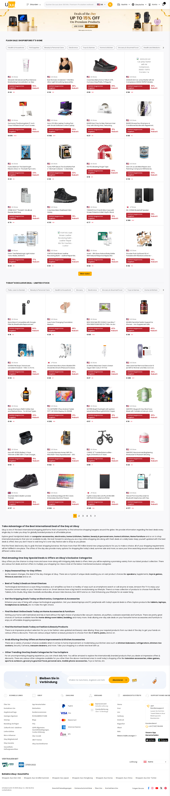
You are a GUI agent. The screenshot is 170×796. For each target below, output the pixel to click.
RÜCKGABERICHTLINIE (39, 716)
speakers (131, 574)
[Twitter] (161, 788)
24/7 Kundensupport (157, 707)
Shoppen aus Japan (60, 778)
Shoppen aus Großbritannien (36, 778)
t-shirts (95, 633)
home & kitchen (74, 536)
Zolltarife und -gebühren (13, 728)
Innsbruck (120, 720)
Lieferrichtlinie (9, 731)
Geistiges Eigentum (11, 716)
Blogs (34, 720)
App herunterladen (39, 704)
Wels (119, 731)
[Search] (110, 4)
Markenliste (36, 708)
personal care (54, 661)
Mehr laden (85, 274)
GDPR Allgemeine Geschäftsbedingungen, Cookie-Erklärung (40, 730)
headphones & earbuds (16, 605)
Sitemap (7, 720)
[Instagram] (152, 788)
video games (153, 658)
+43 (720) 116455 (155, 726)
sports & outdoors (13, 661)
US (102, 4)
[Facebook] (148, 788)
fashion (86, 536)
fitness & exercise (13, 576)
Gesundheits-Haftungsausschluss (11, 748)
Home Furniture (137, 536)
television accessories (135, 658)
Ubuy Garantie (9, 743)
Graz (119, 708)
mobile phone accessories (74, 661)
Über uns (7, 704)
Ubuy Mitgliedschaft (11, 739)
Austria (150, 762)
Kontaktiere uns (9, 708)
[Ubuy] (10, 4)
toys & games (155, 574)
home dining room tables (51, 617)
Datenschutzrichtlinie (83, 788)
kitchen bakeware (126, 643)
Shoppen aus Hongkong (82, 778)
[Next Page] (95, 516)
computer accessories (43, 536)
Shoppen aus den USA (11, 778)
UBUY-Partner (37, 740)
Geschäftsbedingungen (62, 788)
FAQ (33, 724)
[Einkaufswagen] (163, 4)
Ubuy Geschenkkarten (40, 744)
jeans (102, 633)
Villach (119, 728)
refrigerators (142, 643)
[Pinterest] (165, 788)
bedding (68, 617)
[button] (154, 4)
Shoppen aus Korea (104, 778)
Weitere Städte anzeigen (126, 736)
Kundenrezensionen (39, 712)
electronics (60, 536)
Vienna (119, 704)
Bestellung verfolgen (11, 724)
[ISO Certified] (25, 764)
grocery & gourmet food (35, 661)
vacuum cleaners (38, 645)
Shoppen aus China (124, 778)
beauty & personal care (102, 536)
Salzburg (120, 716)
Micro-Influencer (10, 735)
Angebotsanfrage (10, 712)
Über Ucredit (36, 736)
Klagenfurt (121, 724)
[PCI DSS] (8, 765)
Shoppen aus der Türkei (146, 778)
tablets (154, 602)
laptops (162, 602)
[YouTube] (156, 788)
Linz (118, 712)
